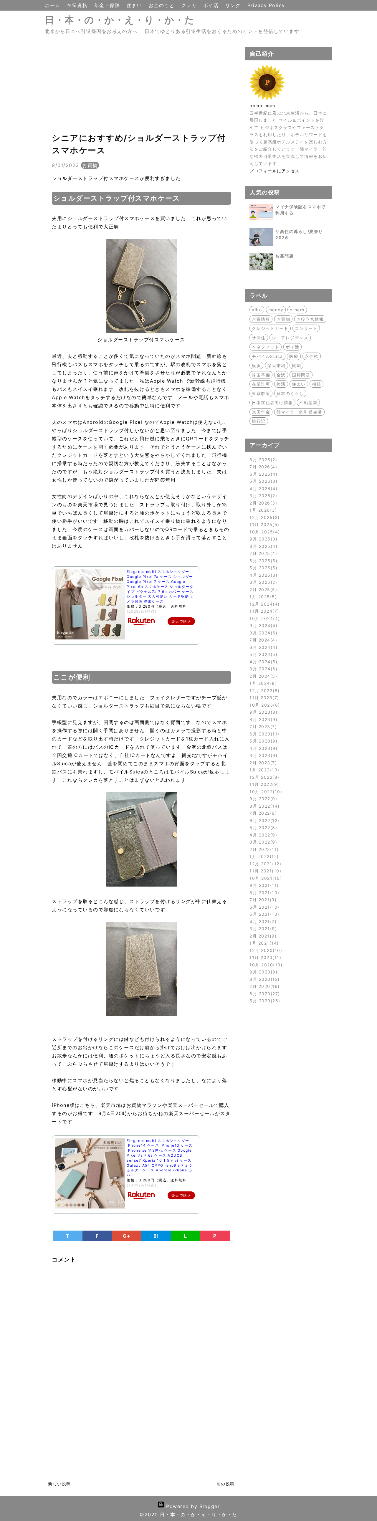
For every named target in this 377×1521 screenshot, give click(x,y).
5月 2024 (262, 654)
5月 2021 (263, 914)
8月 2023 (262, 719)
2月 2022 (263, 849)
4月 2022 (262, 834)
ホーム (53, 5)
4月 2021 (262, 921)
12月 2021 (264, 863)
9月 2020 (262, 971)
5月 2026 (262, 481)
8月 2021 (263, 892)
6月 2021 (263, 907)
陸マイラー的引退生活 (299, 411)
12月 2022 (263, 777)
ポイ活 (212, 5)
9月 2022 (262, 798)
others (297, 309)
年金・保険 (108, 5)
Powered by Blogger (192, 1506)
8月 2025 (262, 546)
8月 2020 (263, 979)
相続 (316, 383)
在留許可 (261, 383)
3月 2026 (262, 495)
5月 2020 (263, 1000)
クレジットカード (270, 328)
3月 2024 (262, 668)
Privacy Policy (266, 5)
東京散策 (261, 393)
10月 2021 (264, 878)
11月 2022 (263, 784)
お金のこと (162, 5)
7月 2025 (262, 553)
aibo (257, 309)
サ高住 (259, 337)
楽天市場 (276, 365)
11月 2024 (263, 611)
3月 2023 (262, 755)
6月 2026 (262, 474)
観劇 (296, 365)
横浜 (256, 365)
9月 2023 (262, 712)
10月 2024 (263, 618)
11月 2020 (264, 957)
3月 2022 (262, 841)
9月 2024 (262, 625)
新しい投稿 (59, 1483)
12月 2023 (263, 690)
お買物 (90, 165)
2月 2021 (262, 935)
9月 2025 (262, 538)
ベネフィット (265, 346)
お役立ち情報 (310, 319)
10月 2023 (263, 704)
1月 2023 (263, 769)
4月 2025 (262, 575)
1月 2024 (262, 683)
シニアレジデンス (290, 337)
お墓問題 (284, 255)
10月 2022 (264, 791)
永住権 (312, 356)
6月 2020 (263, 993)
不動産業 (308, 402)
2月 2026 (262, 502)
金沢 (281, 374)
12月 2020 (264, 950)
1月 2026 (262, 509)
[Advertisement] (141, 88)
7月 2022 (262, 813)
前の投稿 (225, 1483)
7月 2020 (263, 986)
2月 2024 (262, 676)
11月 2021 (264, 870)
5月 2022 (262, 827)
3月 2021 (262, 928)
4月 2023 (262, 748)
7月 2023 (262, 726)
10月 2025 (263, 531)
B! (156, 1236)
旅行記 (259, 421)
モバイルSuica (267, 356)
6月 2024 (262, 647)
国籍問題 (301, 374)
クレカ (190, 5)
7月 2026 (262, 466)
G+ (126, 1236)
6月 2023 (263, 733)
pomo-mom (262, 105)
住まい (135, 5)
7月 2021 (262, 899)
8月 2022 (263, 806)
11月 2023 (263, 697)
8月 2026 (262, 459)
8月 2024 (262, 632)
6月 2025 (262, 560)
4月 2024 (262, 661)
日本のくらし (290, 393)
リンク (234, 5)
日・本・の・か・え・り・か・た (120, 20)
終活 (281, 383)
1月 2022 (263, 856)
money (276, 309)
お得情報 (261, 319)
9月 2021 (263, 885)
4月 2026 (262, 488)
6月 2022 (263, 820)
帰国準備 (261, 374)
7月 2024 (262, 639)
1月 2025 (262, 596)
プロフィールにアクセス (274, 170)
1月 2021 (263, 942)
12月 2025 (263, 517)
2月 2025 (262, 589)
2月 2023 (262, 762)
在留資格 (78, 5)
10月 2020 (265, 964)
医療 (293, 356)
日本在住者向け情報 (272, 402)
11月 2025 (263, 524)
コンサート (306, 328)
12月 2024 (263, 603)
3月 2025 (262, 582)
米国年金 (261, 411)
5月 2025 (262, 567)
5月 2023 (262, 740)
